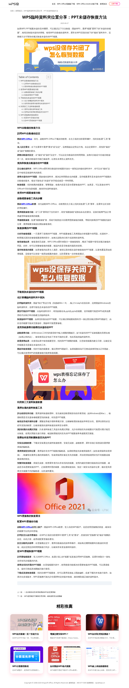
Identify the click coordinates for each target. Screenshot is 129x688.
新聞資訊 (103, 4)
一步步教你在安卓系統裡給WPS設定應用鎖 (39, 592)
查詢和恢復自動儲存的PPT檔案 (35, 86)
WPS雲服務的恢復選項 (29, 115)
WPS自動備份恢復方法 (29, 80)
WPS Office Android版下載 (87, 4)
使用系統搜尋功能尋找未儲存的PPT (37, 103)
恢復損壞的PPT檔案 (31, 95)
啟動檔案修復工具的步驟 (33, 92)
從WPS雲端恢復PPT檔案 (33, 120)
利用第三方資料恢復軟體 (30, 106)
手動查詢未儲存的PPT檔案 (31, 98)
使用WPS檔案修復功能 (29, 89)
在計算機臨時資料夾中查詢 (34, 101)
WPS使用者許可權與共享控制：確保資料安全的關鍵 (43, 596)
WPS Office (26, 139)
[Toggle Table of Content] (47, 77)
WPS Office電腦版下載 (66, 4)
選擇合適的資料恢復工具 (33, 109)
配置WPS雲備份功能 (31, 118)
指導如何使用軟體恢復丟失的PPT (36, 112)
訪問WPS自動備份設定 (32, 83)
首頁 (53, 4)
